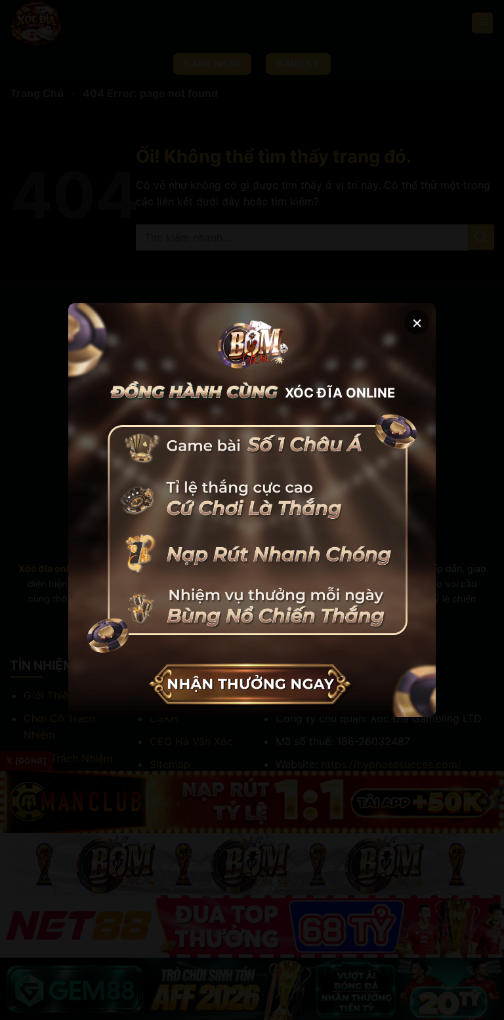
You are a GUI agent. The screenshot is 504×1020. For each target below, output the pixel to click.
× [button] (417, 322)
